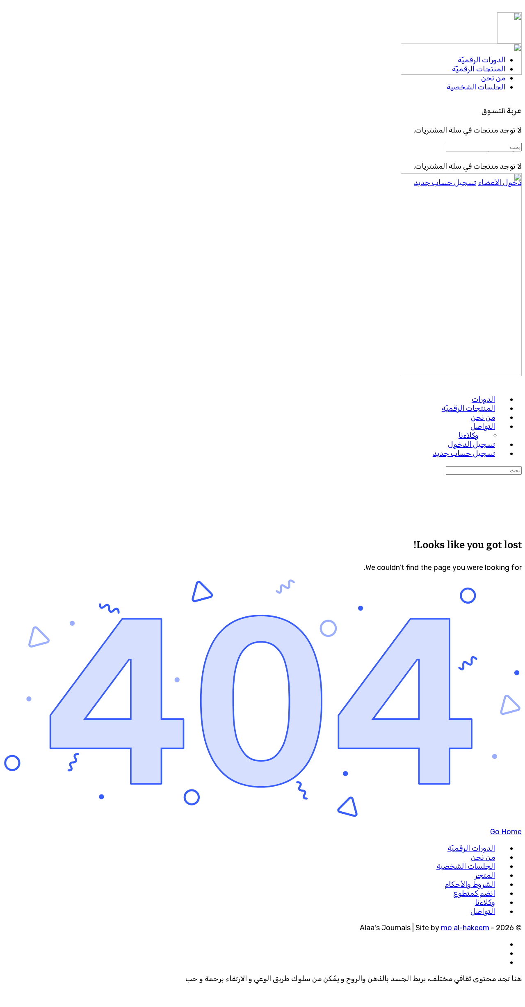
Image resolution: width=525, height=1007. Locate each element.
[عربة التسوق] (516, 92)
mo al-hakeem (465, 927)
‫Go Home (506, 831)
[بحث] (516, 119)
